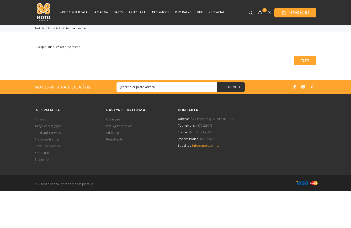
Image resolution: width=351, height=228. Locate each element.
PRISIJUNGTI (231, 87)
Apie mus (41, 119)
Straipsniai (42, 159)
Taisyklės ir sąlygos (48, 126)
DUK (200, 12)
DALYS (118, 12)
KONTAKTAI (216, 12)
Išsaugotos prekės (119, 126)
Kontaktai (42, 153)
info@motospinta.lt (206, 146)
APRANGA (101, 12)
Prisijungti (113, 133)
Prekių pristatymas (48, 133)
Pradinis (39, 28)
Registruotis (114, 139)
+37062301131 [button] (299, 13)
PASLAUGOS (160, 12)
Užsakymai (113, 119)
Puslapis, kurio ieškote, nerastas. (67, 28)
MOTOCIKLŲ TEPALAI (74, 12)
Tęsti (305, 60)
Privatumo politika (48, 146)
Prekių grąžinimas (47, 139)
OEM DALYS (183, 12)
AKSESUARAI (137, 12)
